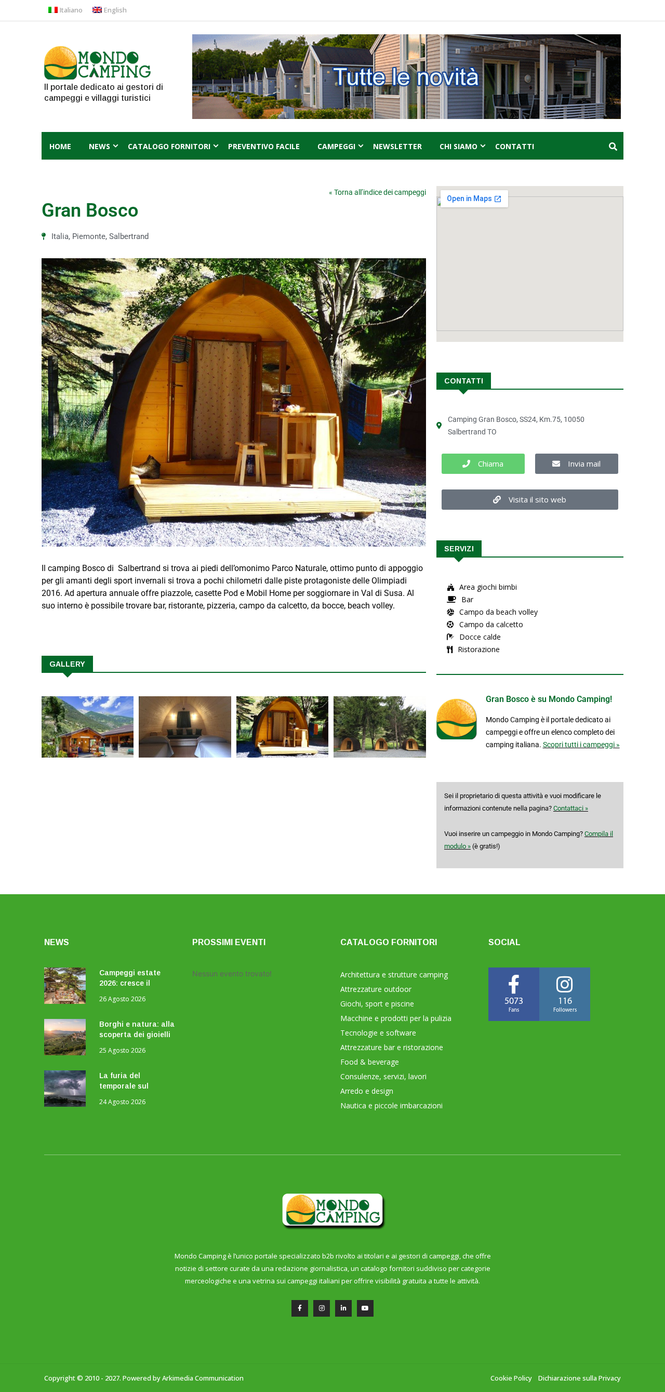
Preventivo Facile (264, 146)
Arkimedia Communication (203, 1378)
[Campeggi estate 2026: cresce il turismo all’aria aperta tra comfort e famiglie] (67, 987)
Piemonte (88, 236)
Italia (60, 236)
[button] (483, 464)
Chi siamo (458, 146)
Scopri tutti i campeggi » (581, 744)
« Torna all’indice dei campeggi (377, 192)
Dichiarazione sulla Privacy (579, 1378)
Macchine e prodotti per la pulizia (395, 1018)
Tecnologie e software (378, 1033)
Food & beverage (369, 1062)
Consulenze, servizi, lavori (383, 1076)
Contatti (514, 146)
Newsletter (397, 146)
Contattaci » (570, 808)
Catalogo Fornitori (169, 146)
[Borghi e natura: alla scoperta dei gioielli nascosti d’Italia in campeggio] (67, 1039)
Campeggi (336, 146)
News (99, 146)
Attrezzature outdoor (375, 989)
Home (60, 146)
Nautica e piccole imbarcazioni (391, 1105)
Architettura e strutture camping (394, 974)
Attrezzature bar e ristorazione (391, 1047)
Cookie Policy (511, 1378)
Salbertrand (129, 236)
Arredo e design (366, 1091)
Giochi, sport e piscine (377, 1004)
